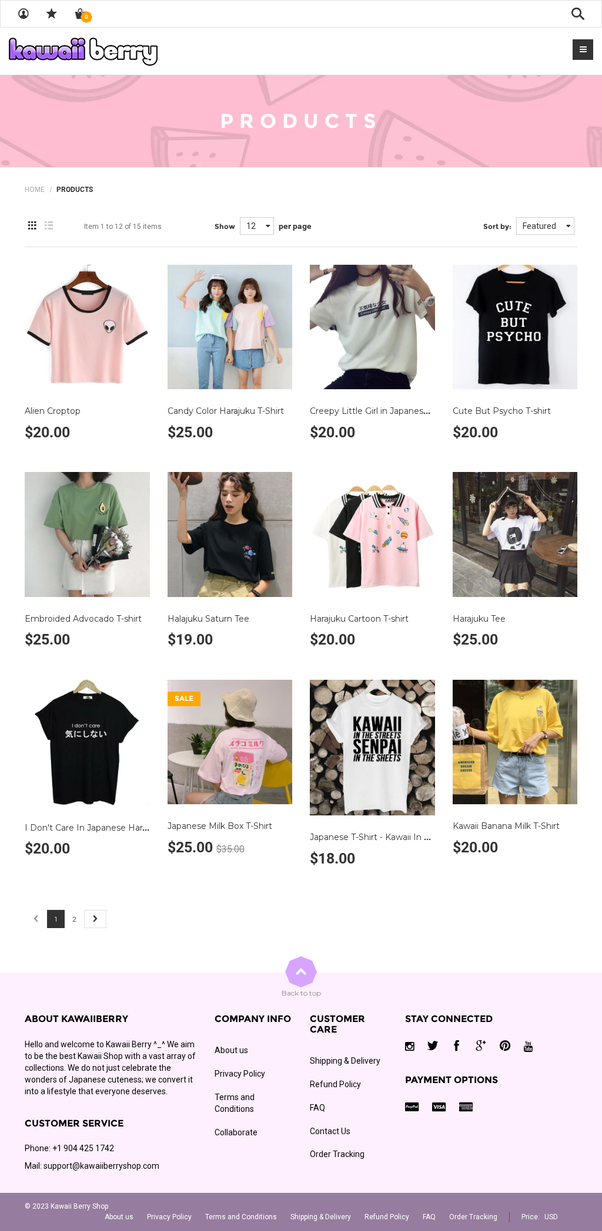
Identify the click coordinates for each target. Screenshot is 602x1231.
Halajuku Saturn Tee (208, 618)
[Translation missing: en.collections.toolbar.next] (95, 919)
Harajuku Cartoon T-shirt (359, 618)
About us (231, 1050)
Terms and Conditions (235, 1103)
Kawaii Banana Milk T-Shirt (506, 826)
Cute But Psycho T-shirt (502, 411)
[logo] (83, 51)
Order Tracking (337, 1154)
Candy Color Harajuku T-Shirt (226, 411)
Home (35, 190)
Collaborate (236, 1132)
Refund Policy (335, 1084)
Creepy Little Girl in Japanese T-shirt (383, 411)
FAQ (317, 1107)
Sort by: (497, 226)
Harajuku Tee (479, 618)
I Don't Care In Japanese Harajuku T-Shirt (109, 827)
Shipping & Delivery (345, 1060)
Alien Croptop (53, 411)
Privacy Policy (240, 1073)
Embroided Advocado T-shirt (83, 618)
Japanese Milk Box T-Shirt (220, 826)
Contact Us (330, 1131)
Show (225, 226)
